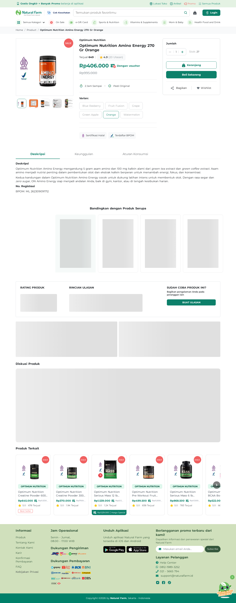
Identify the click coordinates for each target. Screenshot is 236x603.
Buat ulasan (191, 302)
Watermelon (132, 114)
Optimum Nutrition (92, 40)
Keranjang (194, 65)
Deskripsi (37, 154)
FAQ (18, 566)
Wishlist (206, 88)
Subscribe (212, 549)
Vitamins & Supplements (144, 22)
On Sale (60, 22)
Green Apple (90, 114)
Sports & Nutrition (109, 22)
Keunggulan (84, 154)
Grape (136, 105)
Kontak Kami (24, 547)
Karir (19, 553)
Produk (21, 537)
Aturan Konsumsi (135, 154)
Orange (111, 114)
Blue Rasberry (91, 105)
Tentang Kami (25, 542)
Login (213, 12)
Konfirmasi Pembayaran (24, 559)
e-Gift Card (82, 22)
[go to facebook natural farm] (163, 582)
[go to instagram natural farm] (157, 582)
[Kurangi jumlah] (170, 51)
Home (19, 30)
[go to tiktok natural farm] (169, 582)
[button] (186, 13)
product (31, 30)
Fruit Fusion (116, 105)
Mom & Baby (176, 22)
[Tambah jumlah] (182, 51)
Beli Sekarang (191, 74)
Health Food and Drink (207, 22)
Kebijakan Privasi (27, 572)
